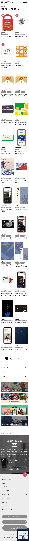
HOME (2, 433)
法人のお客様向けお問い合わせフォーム (14, 461)
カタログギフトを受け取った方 (15, 521)
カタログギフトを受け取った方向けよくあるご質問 (14, 527)
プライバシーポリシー (14, 534)
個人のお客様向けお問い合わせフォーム (14, 468)
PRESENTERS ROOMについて (14, 516)
